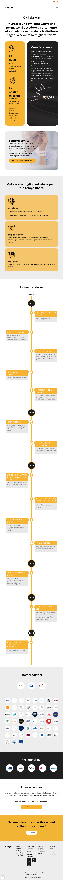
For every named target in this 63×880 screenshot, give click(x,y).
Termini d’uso (41, 851)
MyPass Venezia (31, 850)
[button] (57, 7)
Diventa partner (20, 854)
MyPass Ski (30, 848)
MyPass (29, 851)
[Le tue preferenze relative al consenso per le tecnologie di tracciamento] (2, 877)
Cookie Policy (41, 850)
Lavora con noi (20, 855)
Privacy (40, 853)
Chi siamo (18, 848)
